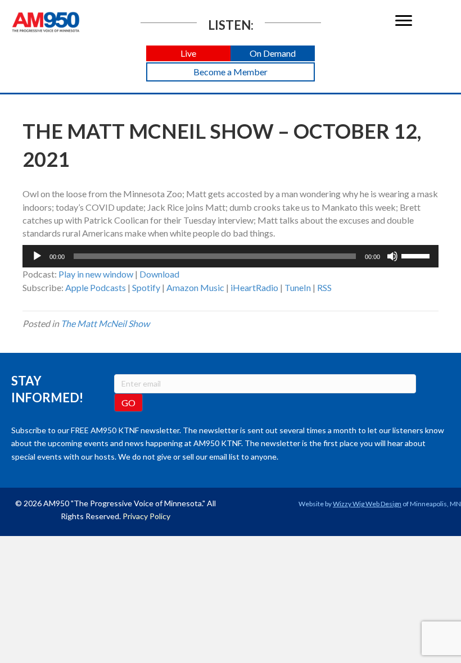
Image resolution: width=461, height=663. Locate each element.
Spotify (146, 287)
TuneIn (297, 287)
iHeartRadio (254, 287)
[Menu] (404, 20)
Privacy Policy (146, 516)
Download (159, 274)
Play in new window (95, 274)
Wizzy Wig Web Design (367, 503)
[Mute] (392, 256)
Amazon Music (195, 287)
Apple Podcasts (95, 287)
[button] (188, 54)
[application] (230, 256)
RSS (324, 287)
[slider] (417, 255)
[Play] (37, 256)
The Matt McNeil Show (105, 323)
